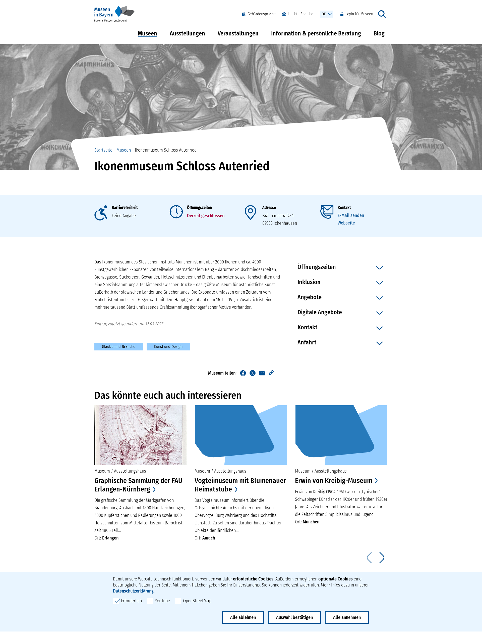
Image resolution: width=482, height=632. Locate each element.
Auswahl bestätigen (294, 617)
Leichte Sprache (300, 14)
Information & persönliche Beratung (316, 33)
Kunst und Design (168, 346)
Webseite (346, 223)
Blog (379, 33)
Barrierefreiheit (125, 207)
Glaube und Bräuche (118, 346)
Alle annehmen (347, 617)
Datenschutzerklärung (133, 591)
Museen (147, 33)
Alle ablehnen (243, 617)
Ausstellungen (187, 33)
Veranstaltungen (238, 33)
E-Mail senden (351, 215)
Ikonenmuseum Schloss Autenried (166, 150)
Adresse (269, 207)
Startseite (103, 150)
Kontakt (344, 207)
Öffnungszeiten (199, 207)
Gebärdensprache (262, 14)
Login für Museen (359, 14)
